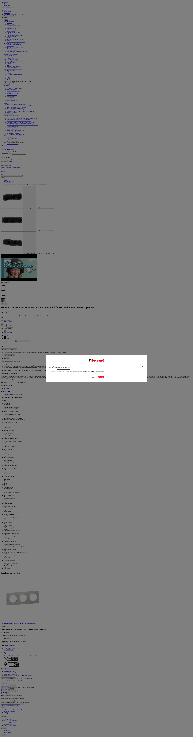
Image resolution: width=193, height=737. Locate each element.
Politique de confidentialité (63, 369)
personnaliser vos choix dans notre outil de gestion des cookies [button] (88, 371)
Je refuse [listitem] (93, 377)
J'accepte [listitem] (100, 377)
